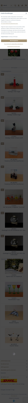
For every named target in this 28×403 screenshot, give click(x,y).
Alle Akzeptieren (14, 40)
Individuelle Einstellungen (13, 46)
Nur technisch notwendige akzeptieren (13, 44)
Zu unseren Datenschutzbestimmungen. (9, 23)
